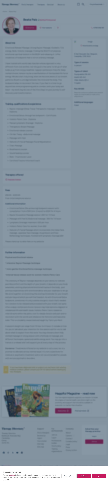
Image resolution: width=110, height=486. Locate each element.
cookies (12, 475)
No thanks (84, 476)
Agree (99, 476)
